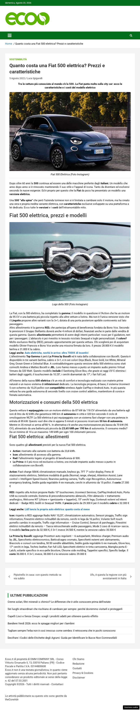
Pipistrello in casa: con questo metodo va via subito (37, 576)
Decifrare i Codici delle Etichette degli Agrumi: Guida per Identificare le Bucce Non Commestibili (62, 637)
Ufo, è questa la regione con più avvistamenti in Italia (108, 576)
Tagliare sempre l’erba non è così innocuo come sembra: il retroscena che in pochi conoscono (62, 630)
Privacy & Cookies (83, 673)
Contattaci (57, 684)
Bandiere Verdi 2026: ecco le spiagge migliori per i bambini (41, 623)
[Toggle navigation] (9, 35)
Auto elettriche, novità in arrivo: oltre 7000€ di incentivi (56, 352)
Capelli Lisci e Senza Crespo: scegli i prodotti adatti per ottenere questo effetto (53, 616)
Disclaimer (79, 677)
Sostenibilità (18, 59)
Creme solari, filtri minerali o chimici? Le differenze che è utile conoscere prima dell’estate (59, 601)
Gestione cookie (131, 707)
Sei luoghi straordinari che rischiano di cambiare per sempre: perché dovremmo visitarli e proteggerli (65, 609)
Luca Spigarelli (34, 78)
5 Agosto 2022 (17, 78)
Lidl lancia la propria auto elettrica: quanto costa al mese (57, 509)
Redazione (78, 663)
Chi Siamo (78, 659)
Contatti (77, 668)
